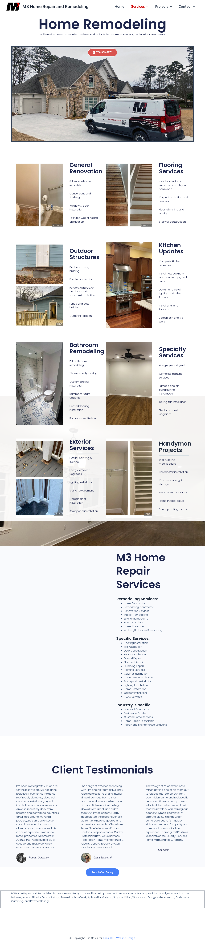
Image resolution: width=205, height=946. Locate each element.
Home (119, 6)
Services (138, 6)
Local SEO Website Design (119, 938)
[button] (146, 6)
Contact (185, 6)
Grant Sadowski (103, 857)
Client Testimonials (102, 770)
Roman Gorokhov (39, 857)
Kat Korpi (163, 850)
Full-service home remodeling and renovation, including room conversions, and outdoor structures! (102, 34)
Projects (161, 6)
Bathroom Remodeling (87, 348)
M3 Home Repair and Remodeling (55, 6)
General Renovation (86, 168)
